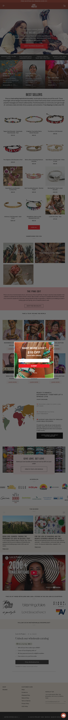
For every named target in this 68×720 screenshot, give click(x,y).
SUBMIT (34, 366)
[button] (63, 715)
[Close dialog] (52, 343)
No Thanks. (34, 373)
